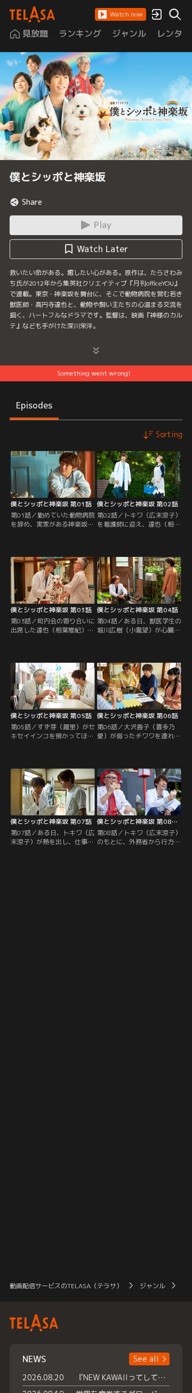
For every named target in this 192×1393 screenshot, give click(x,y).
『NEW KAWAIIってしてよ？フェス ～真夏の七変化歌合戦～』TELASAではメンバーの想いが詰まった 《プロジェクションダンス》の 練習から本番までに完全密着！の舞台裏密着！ (123, 1377)
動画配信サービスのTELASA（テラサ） (66, 1285)
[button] (120, 14)
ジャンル (152, 1285)
